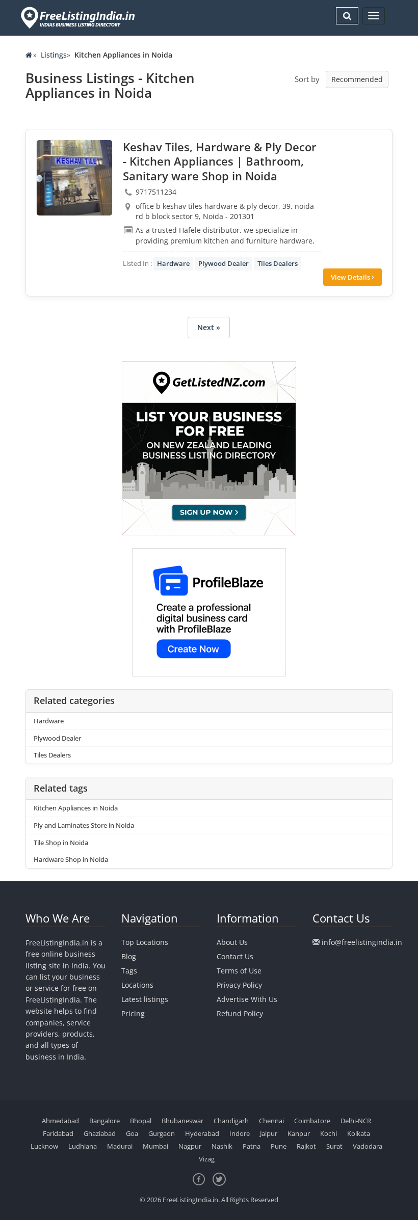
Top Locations (144, 942)
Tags (129, 970)
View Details (351, 277)
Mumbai (155, 1146)
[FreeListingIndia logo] (79, 17)
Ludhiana (82, 1146)
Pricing (133, 1013)
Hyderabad (202, 1133)
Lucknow (44, 1146)
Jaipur (268, 1133)
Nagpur (189, 1146)
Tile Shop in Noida (61, 842)
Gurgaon (161, 1133)
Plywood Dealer (223, 263)
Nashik (222, 1146)
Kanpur (299, 1133)
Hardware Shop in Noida (71, 859)
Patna (251, 1146)
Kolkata (358, 1133)
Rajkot (306, 1146)
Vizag (207, 1158)
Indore (239, 1133)
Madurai (120, 1146)
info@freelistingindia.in (362, 942)
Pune (278, 1146)
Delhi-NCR (356, 1120)
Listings (54, 55)
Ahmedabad (60, 1120)
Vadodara (367, 1146)
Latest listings (144, 999)
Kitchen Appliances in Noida (76, 807)
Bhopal (140, 1120)
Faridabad (58, 1133)
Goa (132, 1133)
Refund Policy (240, 1013)
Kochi (328, 1133)
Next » (208, 327)
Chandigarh (231, 1120)
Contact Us (235, 956)
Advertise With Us (247, 999)
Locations (137, 985)
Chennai (271, 1120)
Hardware (173, 263)
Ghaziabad (100, 1133)
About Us (232, 942)
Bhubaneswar (182, 1120)
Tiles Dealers (277, 263)
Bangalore (104, 1120)
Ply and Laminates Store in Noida (84, 825)
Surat (334, 1146)
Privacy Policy (239, 985)
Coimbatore (312, 1120)
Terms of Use (239, 970)
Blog (128, 956)
